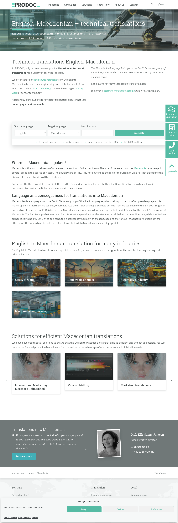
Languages (70, 4)
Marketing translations (136, 385)
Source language (23, 126)
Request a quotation (101, 494)
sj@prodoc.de (141, 446)
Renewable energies (81, 279)
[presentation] (6, 380)
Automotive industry (134, 279)
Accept (84, 509)
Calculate (139, 132)
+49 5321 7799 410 (144, 451)
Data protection (24, 518)
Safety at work (24, 279)
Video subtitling (78, 385)
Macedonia (140, 168)
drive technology (42, 88)
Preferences (156, 509)
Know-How (103, 4)
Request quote (24, 456)
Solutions (86, 4)
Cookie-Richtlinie (10, 518)
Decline (120, 509)
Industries (53, 4)
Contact (133, 4)
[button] (152, 4)
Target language (57, 126)
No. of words (88, 126)
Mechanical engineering (31, 311)
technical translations (44, 79)
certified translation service (119, 90)
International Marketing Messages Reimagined (31, 386)
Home (31, 472)
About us (119, 4)
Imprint (35, 518)
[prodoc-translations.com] (26, 5)
